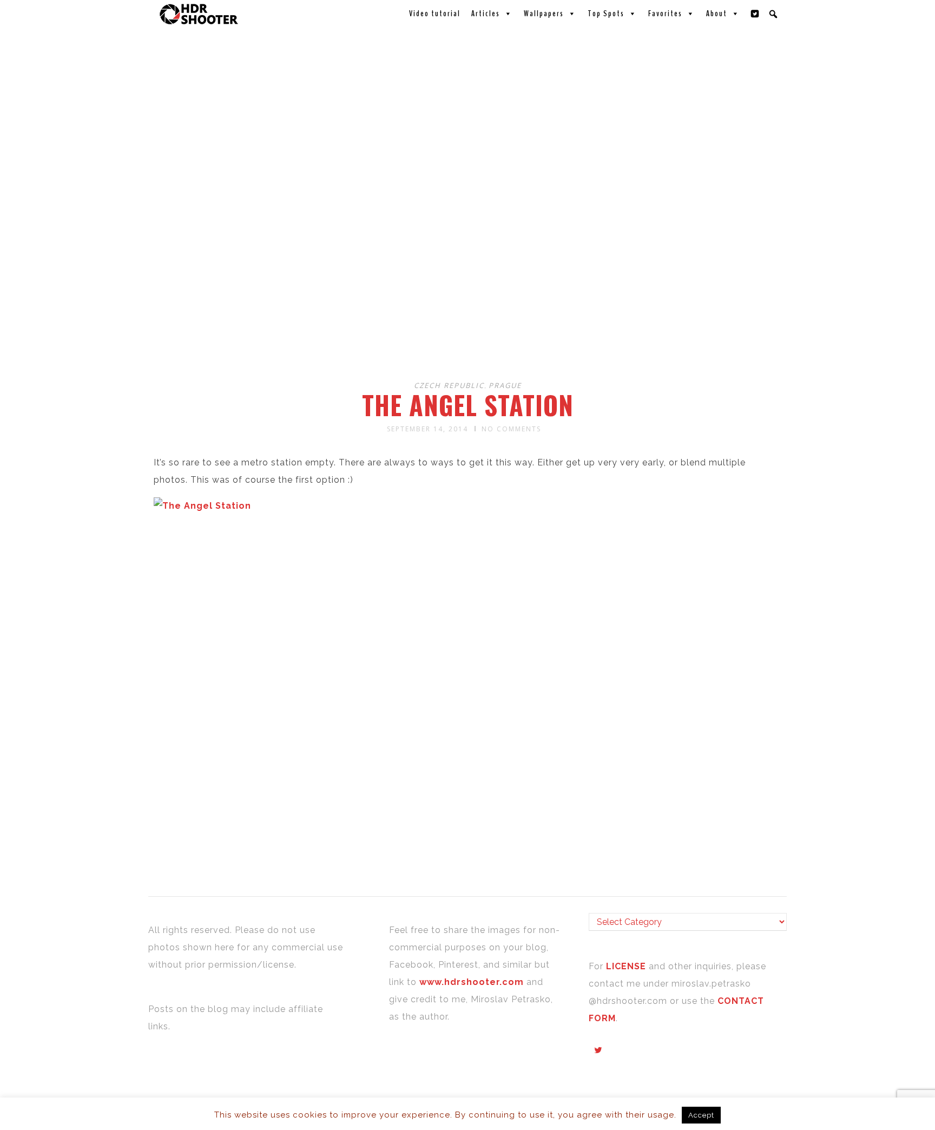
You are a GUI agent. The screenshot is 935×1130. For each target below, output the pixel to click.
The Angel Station (468, 405)
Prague (505, 385)
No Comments (511, 428)
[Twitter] (755, 13)
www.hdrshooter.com (471, 982)
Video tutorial (434, 13)
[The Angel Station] (202, 506)
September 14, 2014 (427, 428)
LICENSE (627, 966)
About (716, 13)
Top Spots (606, 13)
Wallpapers (544, 13)
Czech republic (449, 385)
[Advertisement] (469, 286)
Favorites (665, 13)
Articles (485, 13)
